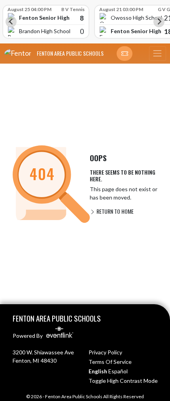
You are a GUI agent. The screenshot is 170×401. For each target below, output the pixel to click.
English (98, 371)
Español (118, 371)
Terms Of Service (110, 361)
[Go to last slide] (11, 21)
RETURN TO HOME (114, 211)
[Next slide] (158, 21)
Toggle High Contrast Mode (123, 380)
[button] (124, 53)
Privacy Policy (105, 352)
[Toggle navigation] (157, 53)
